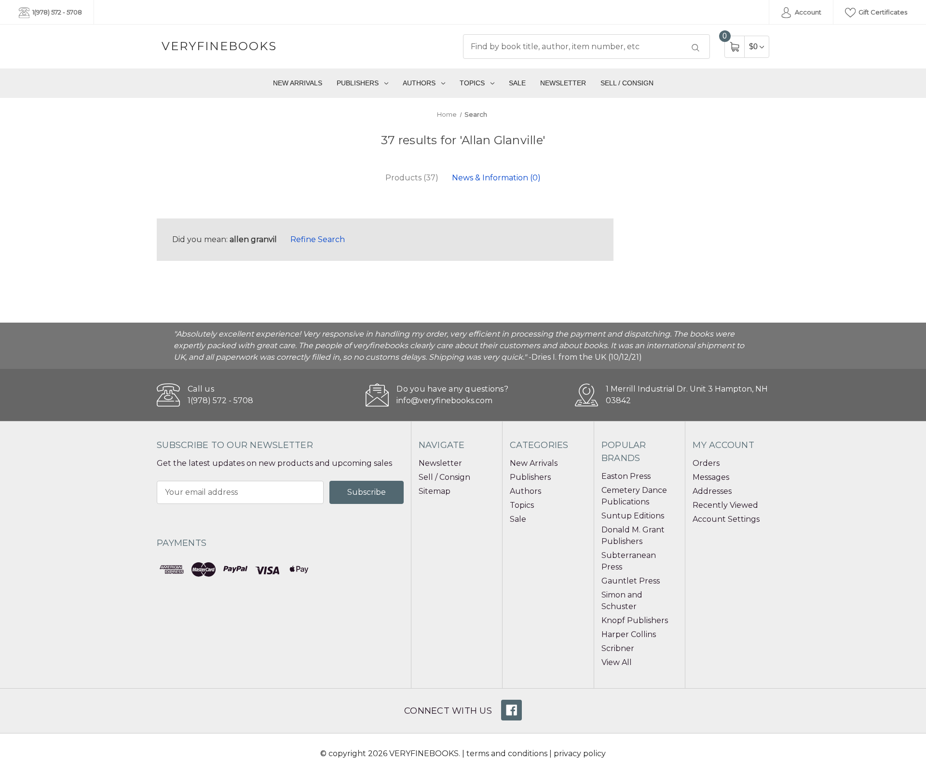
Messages (711, 477)
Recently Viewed (725, 505)
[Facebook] (511, 710)
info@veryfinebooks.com (444, 400)
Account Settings (726, 519)
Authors (419, 83)
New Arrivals (297, 83)
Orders (706, 463)
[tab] (411, 178)
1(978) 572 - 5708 (56, 12)
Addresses (712, 491)
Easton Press (626, 476)
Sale (517, 83)
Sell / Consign (627, 83)
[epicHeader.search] (695, 47)
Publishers (358, 83)
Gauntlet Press (630, 580)
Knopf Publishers (634, 620)
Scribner (617, 648)
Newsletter (563, 83)
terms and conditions (506, 753)
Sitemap (434, 491)
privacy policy (580, 753)
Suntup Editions (632, 515)
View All (616, 662)
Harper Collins (628, 634)
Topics (472, 83)
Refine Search (317, 239)
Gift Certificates (882, 12)
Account (807, 12)
